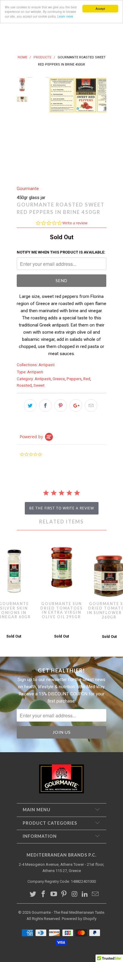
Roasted (24, 385)
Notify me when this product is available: (61, 252)
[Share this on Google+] (76, 405)
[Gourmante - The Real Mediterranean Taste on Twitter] (33, 894)
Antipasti (47, 364)
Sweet (38, 385)
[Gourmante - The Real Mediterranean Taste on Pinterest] (64, 894)
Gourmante (28, 188)
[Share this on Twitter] (30, 405)
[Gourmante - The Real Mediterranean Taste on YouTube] (53, 894)
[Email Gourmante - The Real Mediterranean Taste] (95, 894)
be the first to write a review (61, 508)
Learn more (65, 16)
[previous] (38, 126)
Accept (100, 8)
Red (86, 378)
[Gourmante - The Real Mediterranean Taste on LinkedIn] (85, 894)
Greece (59, 378)
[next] (101, 126)
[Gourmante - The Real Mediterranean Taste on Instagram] (74, 894)
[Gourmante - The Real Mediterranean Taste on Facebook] (43, 894)
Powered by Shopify (79, 918)
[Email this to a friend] (91, 405)
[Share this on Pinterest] (60, 405)
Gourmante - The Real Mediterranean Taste (68, 912)
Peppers (74, 378)
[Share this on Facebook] (45, 405)
